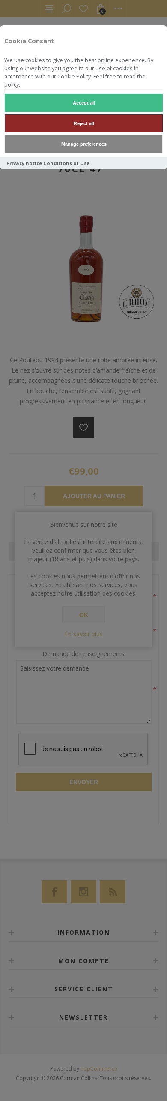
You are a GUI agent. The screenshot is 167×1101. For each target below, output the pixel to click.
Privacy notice (24, 163)
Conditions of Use (66, 163)
